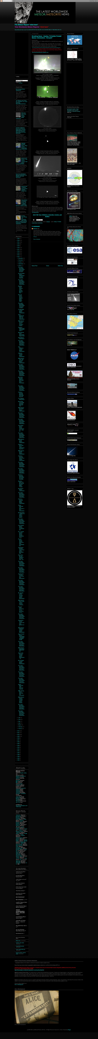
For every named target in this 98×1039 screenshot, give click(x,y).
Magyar (17, 839)
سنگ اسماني (18, 796)
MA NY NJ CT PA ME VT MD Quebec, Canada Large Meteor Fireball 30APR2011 (21, 161)
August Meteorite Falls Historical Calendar (20, 687)
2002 (18, 749)
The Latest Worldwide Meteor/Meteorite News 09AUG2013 (21, 589)
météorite (18, 777)
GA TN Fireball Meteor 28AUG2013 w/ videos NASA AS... (21, 275)
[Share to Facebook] (40, 220)
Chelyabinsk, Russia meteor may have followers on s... (21, 623)
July (19, 717)
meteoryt (18, 790)
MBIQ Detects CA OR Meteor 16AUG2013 (21, 452)
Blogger (69, 1029)
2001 (18, 750)
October (20, 261)
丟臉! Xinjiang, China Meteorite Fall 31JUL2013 (21, 693)
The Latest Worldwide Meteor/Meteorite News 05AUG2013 (21, 668)
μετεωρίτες (23, 793)
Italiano (17, 833)
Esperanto (18, 824)
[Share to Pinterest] (42, 220)
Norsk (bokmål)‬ (19, 844)
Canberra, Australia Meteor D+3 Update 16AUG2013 (21, 458)
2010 (18, 734)
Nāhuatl (25, 840)
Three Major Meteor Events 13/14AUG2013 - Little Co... (21, 428)
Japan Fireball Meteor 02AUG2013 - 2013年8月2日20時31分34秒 (21, 637)
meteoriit (17, 797)
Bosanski (18, 817)
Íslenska (18, 832)
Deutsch (22, 820)
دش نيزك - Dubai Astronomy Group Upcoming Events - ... (21, 609)
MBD (54, 29)
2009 (18, 736)
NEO (36, 29)
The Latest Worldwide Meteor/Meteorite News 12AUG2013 (21, 563)
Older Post (60, 265)
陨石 (17, 782)
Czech (21, 783)
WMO (50, 29)
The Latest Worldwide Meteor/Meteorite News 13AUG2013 (21, 521)
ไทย (21, 859)
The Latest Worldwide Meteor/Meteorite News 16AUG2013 (21, 464)
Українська (18, 860)
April (19, 723)
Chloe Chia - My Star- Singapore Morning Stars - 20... (21, 557)
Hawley (55, 221)
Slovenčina (18, 853)
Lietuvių (17, 838)
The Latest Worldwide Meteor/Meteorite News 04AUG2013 (21, 674)
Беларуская (18, 816)
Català (17, 819)
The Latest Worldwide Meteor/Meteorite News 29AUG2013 (21, 282)
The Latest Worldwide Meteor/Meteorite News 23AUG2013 (21, 367)
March (19, 724)
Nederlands (22, 841)
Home (47, 265)
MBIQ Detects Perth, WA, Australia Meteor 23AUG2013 (21, 360)
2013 (18, 256)
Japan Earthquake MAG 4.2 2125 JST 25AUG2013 (21, 317)
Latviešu (23, 835)
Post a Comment (36, 239)
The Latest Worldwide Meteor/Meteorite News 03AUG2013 (21, 680)
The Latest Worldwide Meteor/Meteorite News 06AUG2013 (21, 643)
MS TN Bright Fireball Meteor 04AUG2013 (21, 662)
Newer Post (34, 265)
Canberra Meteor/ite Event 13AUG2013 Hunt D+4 (21, 446)
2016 (18, 251)
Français (17, 827)
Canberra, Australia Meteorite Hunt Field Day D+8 (20, 394)
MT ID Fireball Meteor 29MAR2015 (20, 90)
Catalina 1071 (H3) (20, 942)
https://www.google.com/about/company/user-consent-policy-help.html (29, 970)
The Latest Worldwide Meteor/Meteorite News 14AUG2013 (21, 495)
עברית (25, 833)
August (20, 265)
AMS (39, 29)
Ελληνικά (18, 822)
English (21, 772)
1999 (18, 754)
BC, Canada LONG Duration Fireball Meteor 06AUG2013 (21, 595)
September (20, 263)
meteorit (17, 778)
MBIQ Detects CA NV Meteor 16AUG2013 (21, 441)
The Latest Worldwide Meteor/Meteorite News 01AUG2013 (21, 713)
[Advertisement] (47, 252)
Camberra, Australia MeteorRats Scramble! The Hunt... (21, 477)
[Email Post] (34, 219)
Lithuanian (23, 788)
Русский (17, 851)
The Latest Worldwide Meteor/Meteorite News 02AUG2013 (21, 707)
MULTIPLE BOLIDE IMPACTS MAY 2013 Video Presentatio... (21, 381)
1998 (18, 756)
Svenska (17, 858)
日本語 (22, 843)
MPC (41, 29)
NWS (47, 29)
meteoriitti (18, 791)
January (20, 728)
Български (18, 818)
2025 (18, 238)
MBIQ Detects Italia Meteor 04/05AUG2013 (21, 649)
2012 (18, 730)
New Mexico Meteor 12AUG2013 (21, 489)
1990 (18, 760)
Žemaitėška (18, 862)
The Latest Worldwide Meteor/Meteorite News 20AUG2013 (21, 415)
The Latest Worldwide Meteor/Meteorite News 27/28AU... (21, 305)
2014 (18, 254)
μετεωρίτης (18, 793)
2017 (18, 249)
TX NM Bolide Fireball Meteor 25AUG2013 (21, 311)
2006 (18, 741)
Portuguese (22, 776)
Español (17, 823)
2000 (18, 752)
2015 (18, 253)
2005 (18, 743)
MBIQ (56, 29)
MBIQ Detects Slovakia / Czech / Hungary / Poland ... (21, 323)
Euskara (17, 825)
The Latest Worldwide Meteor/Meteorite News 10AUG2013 (21, 582)
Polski (17, 846)
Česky (24, 819)
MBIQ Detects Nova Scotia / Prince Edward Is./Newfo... (21, 602)
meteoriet (18, 789)
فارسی (22, 826)
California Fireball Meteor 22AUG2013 (21, 355)
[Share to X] (39, 220)
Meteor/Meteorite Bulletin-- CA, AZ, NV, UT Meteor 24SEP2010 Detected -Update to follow (21, 203)
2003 (18, 747)
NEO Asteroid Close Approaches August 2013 (21, 334)
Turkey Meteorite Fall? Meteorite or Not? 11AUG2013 (21, 508)
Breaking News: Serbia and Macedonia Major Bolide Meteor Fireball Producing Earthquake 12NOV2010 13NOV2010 (21, 219)
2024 (18, 240)
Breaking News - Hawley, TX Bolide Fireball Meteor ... (21, 515)
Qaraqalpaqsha (19, 848)
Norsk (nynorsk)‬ (19, 845)
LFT (52, 29)
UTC (60, 29)
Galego (17, 828)
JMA (58, 29)
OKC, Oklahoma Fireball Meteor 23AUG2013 (21, 349)
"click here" (33, 25)
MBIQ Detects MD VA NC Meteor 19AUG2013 (21, 409)
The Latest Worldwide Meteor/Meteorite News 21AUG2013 (21, 388)
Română (17, 849)
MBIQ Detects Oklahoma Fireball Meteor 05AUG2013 (21, 630)
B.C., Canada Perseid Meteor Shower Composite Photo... (21, 534)
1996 (18, 758)
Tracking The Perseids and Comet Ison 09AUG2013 (21, 576)
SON (45, 29)
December (20, 258)
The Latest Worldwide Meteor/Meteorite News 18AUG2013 (21, 435)
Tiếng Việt (18, 861)
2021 (18, 242)
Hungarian (18, 784)
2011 (18, 732)
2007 (18, 740)
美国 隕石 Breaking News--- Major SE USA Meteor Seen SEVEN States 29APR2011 (21, 146)
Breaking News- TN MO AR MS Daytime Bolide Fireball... (21, 484)
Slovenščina (18, 854)
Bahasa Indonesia (19, 831)
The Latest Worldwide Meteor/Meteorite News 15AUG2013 (21, 471)
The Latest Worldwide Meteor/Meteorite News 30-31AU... (21, 269)
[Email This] (37, 220)
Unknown (35, 228)
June (19, 719)
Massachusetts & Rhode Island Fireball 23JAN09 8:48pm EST (24, 188)
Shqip (17, 852)
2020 (18, 243)
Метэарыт (18, 798)
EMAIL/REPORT (32, 29)
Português (18, 847)
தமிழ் (26, 858)
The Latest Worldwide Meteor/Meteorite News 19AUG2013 (21, 421)
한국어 (25, 828)
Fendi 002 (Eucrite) (20, 946)
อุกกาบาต (18, 802)
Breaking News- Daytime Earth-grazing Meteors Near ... (20, 289)
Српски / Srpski (19, 856)
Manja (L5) (18, 940)
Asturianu (18, 815)
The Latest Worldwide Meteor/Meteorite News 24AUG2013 (21, 343)
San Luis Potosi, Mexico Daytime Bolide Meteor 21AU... (20, 298)
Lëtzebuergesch (19, 837)
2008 (18, 738)
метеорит (18, 780)
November (20, 260)
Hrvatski (20, 830)
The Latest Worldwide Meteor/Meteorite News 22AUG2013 (21, 373)
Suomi (17, 857)
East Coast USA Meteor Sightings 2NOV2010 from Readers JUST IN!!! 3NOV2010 (21, 175)
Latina (22, 834)
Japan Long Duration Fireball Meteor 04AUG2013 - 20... (21, 655)
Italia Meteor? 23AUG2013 (21, 338)
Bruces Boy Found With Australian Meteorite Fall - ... (21, 403)
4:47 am (35, 236)
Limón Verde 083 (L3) (20, 949)
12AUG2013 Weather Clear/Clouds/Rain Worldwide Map (21, 550)
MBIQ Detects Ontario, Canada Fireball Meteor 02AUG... (21, 700)
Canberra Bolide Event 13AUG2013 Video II (21, 329)
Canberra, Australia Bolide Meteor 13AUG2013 (21, 501)
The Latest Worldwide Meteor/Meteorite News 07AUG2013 (21, 616)
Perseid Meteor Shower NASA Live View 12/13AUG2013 (21, 542)
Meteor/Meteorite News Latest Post (21, 29)
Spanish (18, 776)
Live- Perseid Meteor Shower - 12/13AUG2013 (21, 527)
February (20, 726)
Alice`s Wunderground (19, 984)
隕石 (17, 781)
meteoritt (18, 792)
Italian (25, 772)
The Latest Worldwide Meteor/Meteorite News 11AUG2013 (21, 570)
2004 (18, 745)
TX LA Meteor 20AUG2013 (21, 399)
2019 (18, 245)
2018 (18, 247)
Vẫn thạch (18, 800)
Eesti (21, 821)
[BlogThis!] (38, 220)
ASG (43, 29)
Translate (20, 83)
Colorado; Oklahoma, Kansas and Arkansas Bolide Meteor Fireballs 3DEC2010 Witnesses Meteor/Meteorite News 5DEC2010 (21, 130)
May (19, 721)
